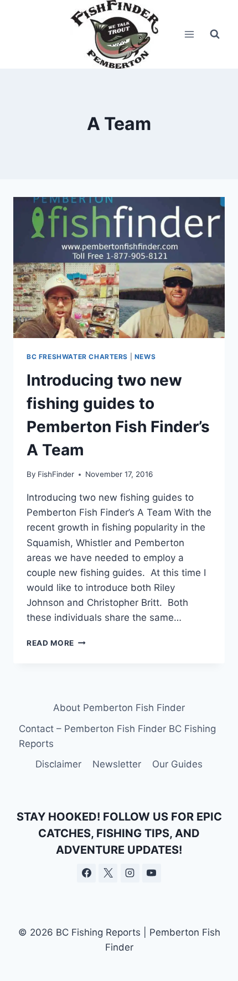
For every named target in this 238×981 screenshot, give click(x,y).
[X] (108, 873)
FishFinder (56, 474)
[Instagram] (130, 873)
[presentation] (119, 267)
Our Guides (177, 764)
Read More (56, 643)
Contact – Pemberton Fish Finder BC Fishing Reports (117, 736)
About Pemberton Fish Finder (119, 707)
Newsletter (116, 764)
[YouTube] (151, 873)
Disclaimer (58, 764)
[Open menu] (189, 34)
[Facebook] (86, 873)
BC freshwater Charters (77, 356)
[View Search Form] (215, 34)
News (145, 356)
